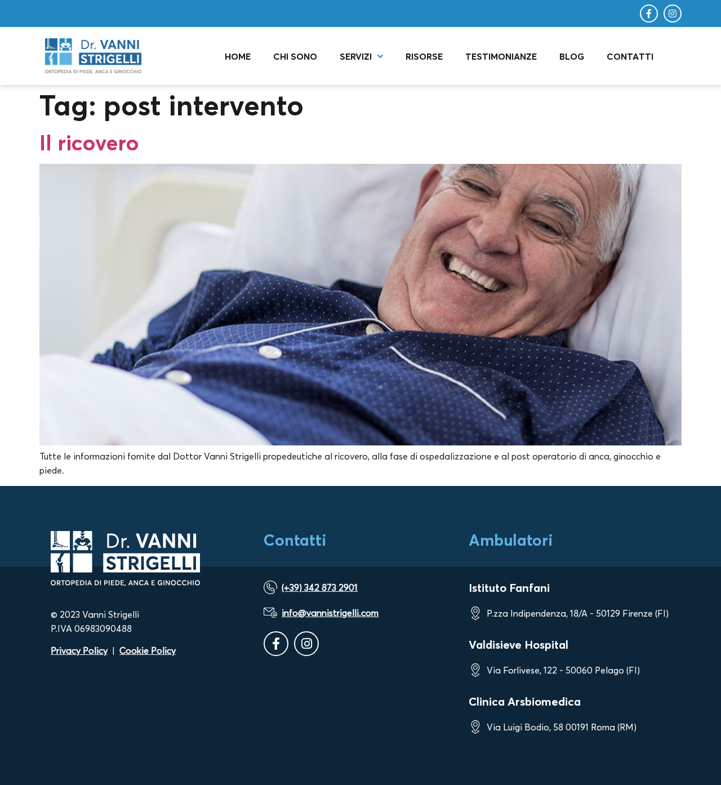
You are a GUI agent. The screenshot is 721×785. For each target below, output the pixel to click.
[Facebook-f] (649, 14)
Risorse (424, 56)
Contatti (630, 56)
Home (238, 56)
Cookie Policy (147, 650)
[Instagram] (673, 14)
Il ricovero (89, 142)
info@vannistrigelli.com (330, 612)
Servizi (356, 56)
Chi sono (295, 56)
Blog (571, 56)
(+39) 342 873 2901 (320, 587)
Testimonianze (501, 56)
